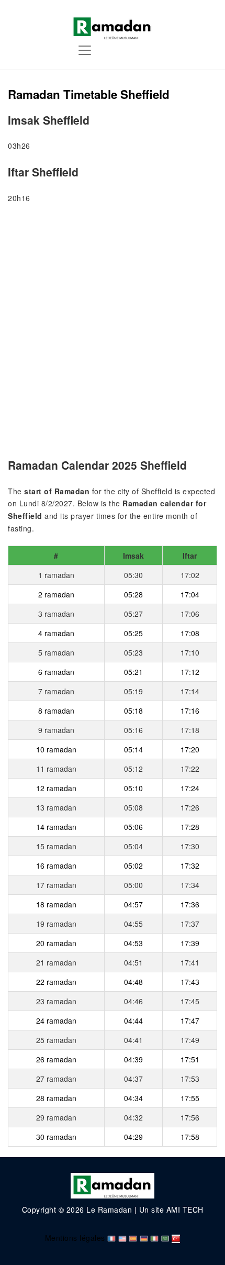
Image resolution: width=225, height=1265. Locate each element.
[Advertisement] (112, 333)
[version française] (111, 1238)
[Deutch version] (144, 1238)
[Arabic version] (165, 1238)
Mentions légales (75, 1238)
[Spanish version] (133, 1238)
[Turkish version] (176, 1238)
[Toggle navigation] (85, 50)
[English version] (122, 1238)
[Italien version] (154, 1238)
